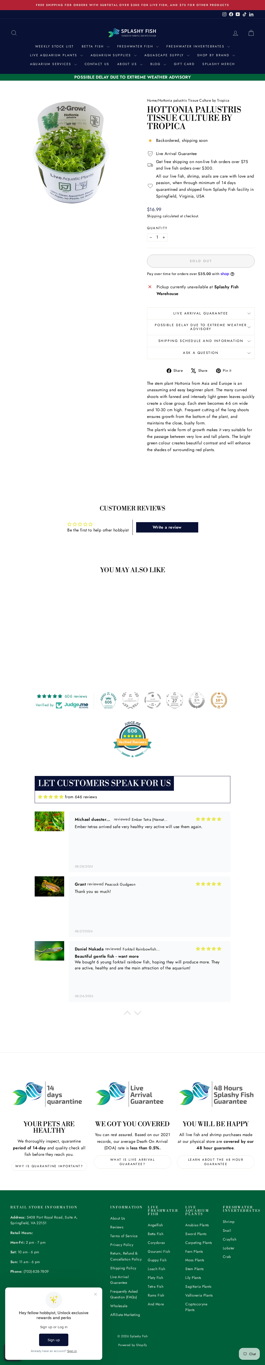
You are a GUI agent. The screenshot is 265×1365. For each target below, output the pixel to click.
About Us (128, 64)
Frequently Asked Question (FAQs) (124, 1294)
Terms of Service (123, 1235)
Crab (227, 1256)
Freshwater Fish (136, 46)
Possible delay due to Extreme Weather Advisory (201, 327)
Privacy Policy (121, 1244)
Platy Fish (155, 1277)
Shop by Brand (214, 55)
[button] (127, 1014)
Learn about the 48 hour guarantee (216, 1161)
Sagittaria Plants (198, 1286)
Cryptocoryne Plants (196, 1306)
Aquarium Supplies (112, 55)
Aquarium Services (51, 64)
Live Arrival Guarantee (200, 313)
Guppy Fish (157, 1260)
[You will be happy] (216, 1094)
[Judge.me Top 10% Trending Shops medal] (219, 700)
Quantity (157, 228)
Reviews (116, 1227)
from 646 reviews (81, 797)
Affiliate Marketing (125, 1314)
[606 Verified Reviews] (132, 760)
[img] (50, 797)
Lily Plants (193, 1277)
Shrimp (228, 1221)
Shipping (154, 216)
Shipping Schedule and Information (201, 340)
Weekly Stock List (54, 46)
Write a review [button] (167, 527)
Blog (156, 64)
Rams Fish (156, 1295)
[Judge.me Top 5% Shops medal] (196, 700)
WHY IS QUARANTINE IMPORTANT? (49, 1166)
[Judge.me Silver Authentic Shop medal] (130, 700)
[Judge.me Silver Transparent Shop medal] (152, 700)
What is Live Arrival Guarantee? (132, 1161)
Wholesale (118, 1305)
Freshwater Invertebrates (196, 46)
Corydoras (156, 1242)
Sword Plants (196, 1233)
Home (152, 100)
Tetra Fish (155, 1286)
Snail (227, 1230)
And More (156, 1304)
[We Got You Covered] (132, 1094)
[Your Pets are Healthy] (49, 1094)
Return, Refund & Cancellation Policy (126, 1256)
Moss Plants (194, 1260)
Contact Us (97, 64)
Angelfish (155, 1225)
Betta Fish (94, 46)
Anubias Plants (197, 1225)
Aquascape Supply (165, 55)
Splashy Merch (218, 64)
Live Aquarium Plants (54, 55)
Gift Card (184, 64)
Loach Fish (156, 1268)
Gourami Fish (159, 1251)
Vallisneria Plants (199, 1295)
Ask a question (200, 352)
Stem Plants (194, 1268)
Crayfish (229, 1239)
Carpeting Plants (198, 1242)
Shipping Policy (123, 1268)
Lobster (229, 1248)
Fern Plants (194, 1251)
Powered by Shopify (132, 1345)
